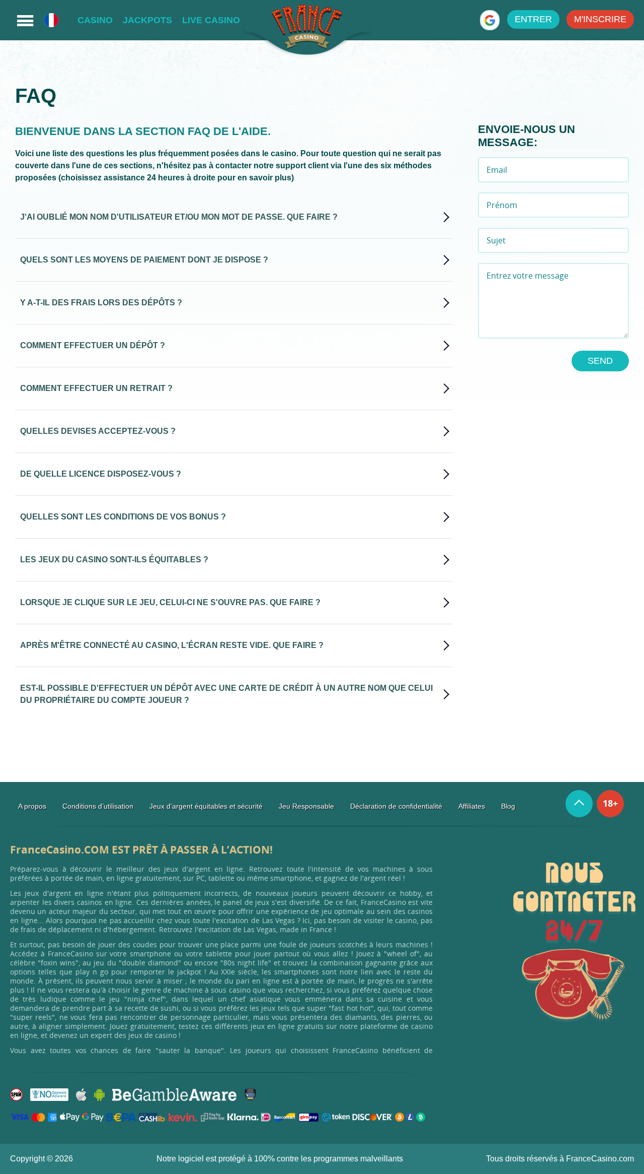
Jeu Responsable (306, 806)
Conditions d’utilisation (97, 806)
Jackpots (147, 20)
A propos (32, 806)
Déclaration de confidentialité (396, 806)
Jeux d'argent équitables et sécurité (206, 806)
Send (600, 361)
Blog (508, 806)
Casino (95, 20)
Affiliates (471, 806)
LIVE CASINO (211, 20)
